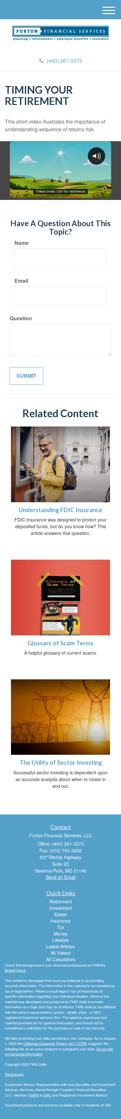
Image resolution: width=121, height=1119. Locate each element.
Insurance (60, 920)
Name (22, 242)
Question (21, 318)
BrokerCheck (15, 970)
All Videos (61, 953)
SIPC (47, 1094)
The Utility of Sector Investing (60, 762)
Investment (60, 908)
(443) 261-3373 (64, 60)
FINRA (33, 1094)
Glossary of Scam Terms (60, 643)
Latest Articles (60, 946)
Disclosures (14, 1074)
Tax (60, 927)
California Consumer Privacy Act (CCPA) (55, 1043)
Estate (60, 914)
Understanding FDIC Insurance (60, 509)
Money (60, 933)
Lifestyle (60, 940)
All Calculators (60, 959)
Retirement (60, 901)
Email (21, 280)
